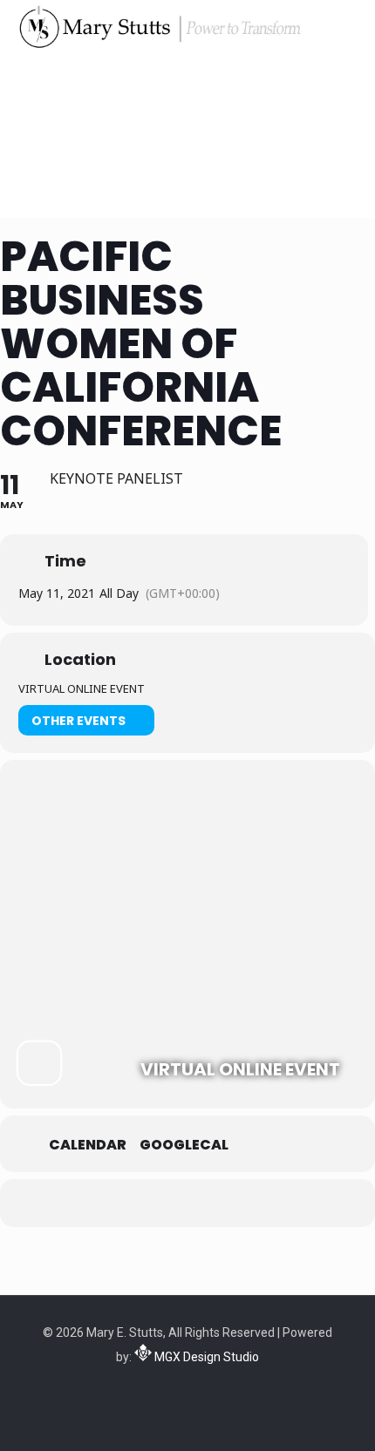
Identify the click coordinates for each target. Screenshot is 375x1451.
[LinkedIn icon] (196, 1387)
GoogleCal (184, 1145)
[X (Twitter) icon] (178, 1387)
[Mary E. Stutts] (158, 26)
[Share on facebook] (133, 1203)
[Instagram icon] (215, 1387)
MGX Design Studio (205, 1357)
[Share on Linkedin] (203, 1203)
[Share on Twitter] (168, 1203)
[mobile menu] (351, 26)
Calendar (87, 1145)
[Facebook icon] (160, 1387)
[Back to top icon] (339, 1415)
